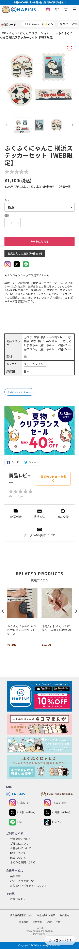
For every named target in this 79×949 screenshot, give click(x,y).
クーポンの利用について (39, 535)
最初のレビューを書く (53, 478)
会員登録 (15, 876)
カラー (8, 200)
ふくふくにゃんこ (19, 392)
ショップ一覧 (53, 921)
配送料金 (16, 517)
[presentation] (3, 611)
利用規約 (64, 915)
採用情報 (37, 921)
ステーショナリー (35, 364)
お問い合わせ (18, 899)
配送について (18, 853)
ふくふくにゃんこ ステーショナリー (32, 33)
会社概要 (23, 921)
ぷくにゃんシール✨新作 (38, 24)
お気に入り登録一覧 (22, 880)
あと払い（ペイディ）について (28, 885)
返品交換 (63, 517)
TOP (3, 33)
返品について (18, 857)
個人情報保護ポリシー (21, 915)
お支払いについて (20, 848)
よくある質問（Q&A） (23, 862)
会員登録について (20, 838)
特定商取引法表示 (46, 915)
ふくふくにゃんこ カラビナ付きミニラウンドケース (21, 629)
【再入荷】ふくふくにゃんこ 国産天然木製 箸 (56, 628)
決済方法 (39, 517)
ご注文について (19, 843)
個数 (6, 215)
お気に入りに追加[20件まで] (25, 253)
